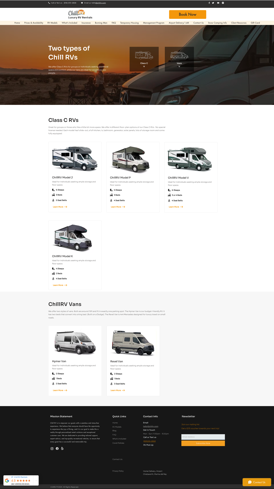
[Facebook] (57, 448)
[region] (75, 159)
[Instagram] (52, 448)
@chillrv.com (100, 3)
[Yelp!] (62, 448)
